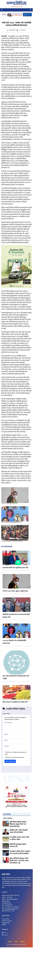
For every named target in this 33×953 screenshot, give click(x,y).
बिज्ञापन (10, 942)
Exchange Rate (6, 923)
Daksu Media (7, 818)
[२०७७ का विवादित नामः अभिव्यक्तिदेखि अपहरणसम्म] (15, 514)
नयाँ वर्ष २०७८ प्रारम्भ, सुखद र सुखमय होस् (9, 504)
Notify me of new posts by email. (15, 757)
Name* (6, 734)
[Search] (30, 9)
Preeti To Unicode (7, 921)
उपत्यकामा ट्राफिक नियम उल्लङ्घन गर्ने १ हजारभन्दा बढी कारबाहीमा (20, 852)
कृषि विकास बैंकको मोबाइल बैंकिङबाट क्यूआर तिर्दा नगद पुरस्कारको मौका (18, 824)
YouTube (5, 932)
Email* (5, 740)
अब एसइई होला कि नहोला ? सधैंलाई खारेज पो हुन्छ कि (11, 541)
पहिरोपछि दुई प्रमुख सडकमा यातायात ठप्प (18, 845)
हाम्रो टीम (4, 925)
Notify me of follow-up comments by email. (15, 753)
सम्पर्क (16, 942)
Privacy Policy (5, 919)
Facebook (5, 935)
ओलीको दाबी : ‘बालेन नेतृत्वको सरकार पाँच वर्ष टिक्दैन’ (19, 831)
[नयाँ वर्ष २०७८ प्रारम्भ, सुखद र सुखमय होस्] (15, 495)
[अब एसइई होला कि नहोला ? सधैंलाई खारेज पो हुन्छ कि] (15, 533)
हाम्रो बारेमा (22, 942)
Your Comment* (8, 722)
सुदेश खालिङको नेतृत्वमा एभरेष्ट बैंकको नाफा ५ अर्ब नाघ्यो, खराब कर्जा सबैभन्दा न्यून (19, 860)
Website (6, 746)
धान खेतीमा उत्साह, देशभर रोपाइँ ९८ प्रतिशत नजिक (19, 838)
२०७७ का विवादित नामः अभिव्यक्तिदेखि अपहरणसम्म (11, 522)
